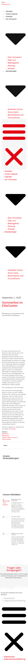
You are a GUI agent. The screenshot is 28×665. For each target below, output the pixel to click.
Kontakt (11, 68)
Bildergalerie (13, 63)
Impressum (9, 598)
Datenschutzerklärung (14, 600)
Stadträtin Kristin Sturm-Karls (15, 110)
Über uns (12, 60)
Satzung (11, 65)
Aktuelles (9, 11)
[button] (14, 144)
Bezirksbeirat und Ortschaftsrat (15, 116)
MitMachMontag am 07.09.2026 (16, 500)
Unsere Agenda (11, 14)
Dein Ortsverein (15, 57)
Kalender (9, 16)
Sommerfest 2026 (15, 516)
